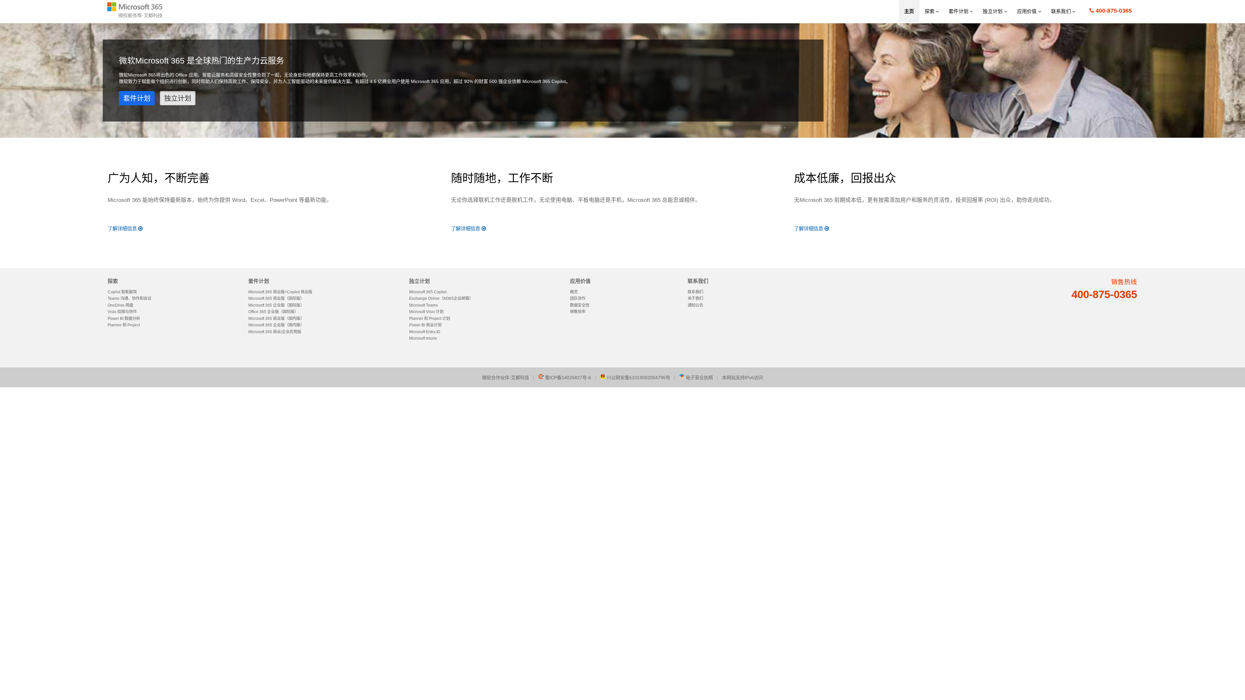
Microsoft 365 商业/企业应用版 (274, 332)
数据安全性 (579, 305)
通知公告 (695, 305)
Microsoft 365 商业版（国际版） (276, 298)
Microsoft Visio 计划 (426, 311)
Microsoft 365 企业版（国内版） (276, 325)
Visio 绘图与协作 (122, 311)
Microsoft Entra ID (424, 332)
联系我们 (698, 281)
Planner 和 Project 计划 (429, 318)
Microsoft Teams (423, 305)
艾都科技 (520, 377)
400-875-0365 (1113, 10)
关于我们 (695, 298)
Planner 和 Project (124, 325)
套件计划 (136, 98)
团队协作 (578, 298)
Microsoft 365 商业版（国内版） (276, 318)
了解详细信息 (122, 228)
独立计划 (177, 98)
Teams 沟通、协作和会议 (129, 298)
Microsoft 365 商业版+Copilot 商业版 (280, 292)
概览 (574, 292)
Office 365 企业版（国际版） (273, 311)
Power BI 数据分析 (124, 318)
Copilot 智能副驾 (122, 292)
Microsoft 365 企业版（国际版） (276, 305)
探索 (113, 281)
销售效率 (578, 311)
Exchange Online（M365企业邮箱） (441, 298)
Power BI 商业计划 (425, 325)
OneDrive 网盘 (120, 305)
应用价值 (580, 281)
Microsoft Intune (423, 338)
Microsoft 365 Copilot (427, 292)
